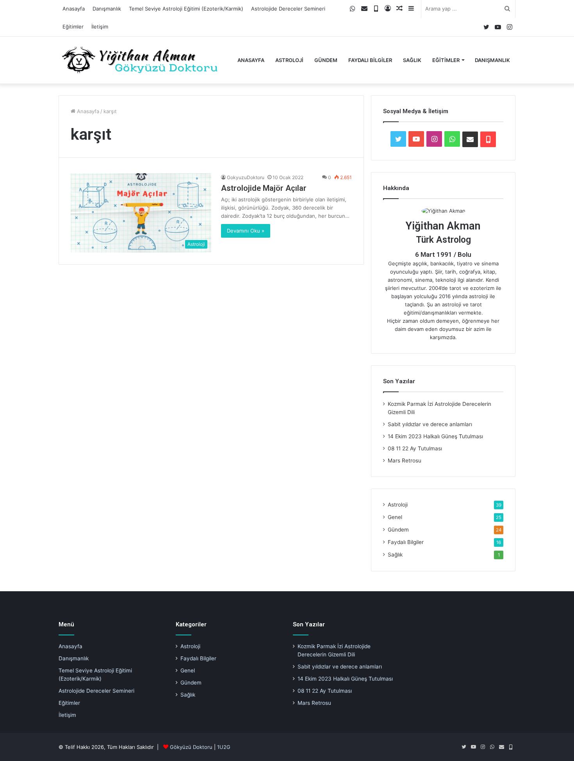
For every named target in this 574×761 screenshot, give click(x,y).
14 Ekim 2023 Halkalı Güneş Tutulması (435, 436)
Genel (395, 517)
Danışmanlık (107, 8)
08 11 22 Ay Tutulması (415, 448)
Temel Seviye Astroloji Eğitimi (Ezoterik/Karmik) (186, 8)
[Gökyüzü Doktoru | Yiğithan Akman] (140, 60)
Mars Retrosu (404, 460)
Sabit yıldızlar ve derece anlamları (430, 424)
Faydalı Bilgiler (370, 60)
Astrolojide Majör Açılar (264, 188)
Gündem (325, 60)
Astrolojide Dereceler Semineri (288, 8)
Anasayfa (73, 8)
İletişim (99, 26)
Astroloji (289, 60)
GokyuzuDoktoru (245, 177)
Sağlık (412, 60)
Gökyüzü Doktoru (191, 747)
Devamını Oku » (245, 231)
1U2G (223, 747)
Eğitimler (73, 26)
